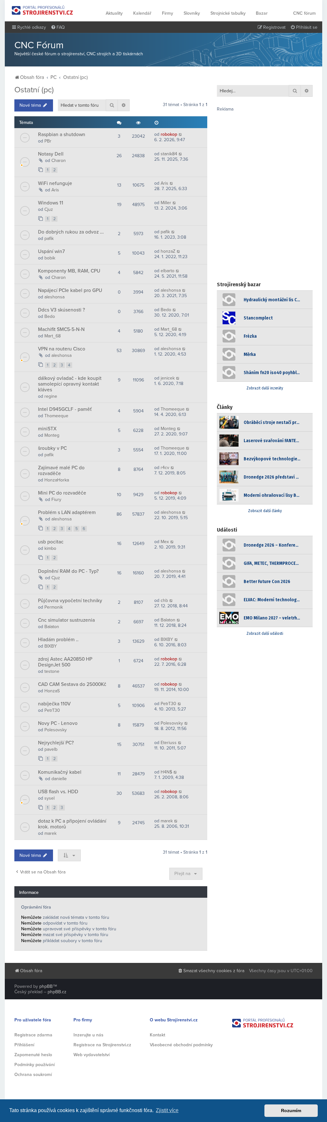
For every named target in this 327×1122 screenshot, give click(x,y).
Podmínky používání (34, 1064)
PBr (47, 141)
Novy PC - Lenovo (58, 723)
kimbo (50, 548)
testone (51, 671)
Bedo (49, 316)
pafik (49, 238)
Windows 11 (50, 203)
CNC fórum (304, 13)
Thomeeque (56, 416)
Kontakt (157, 1035)
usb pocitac (51, 542)
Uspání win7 (51, 251)
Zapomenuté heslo (33, 1054)
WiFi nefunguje (55, 183)
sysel (49, 798)
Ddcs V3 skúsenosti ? (61, 310)
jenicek (168, 378)
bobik (49, 258)
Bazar (262, 13)
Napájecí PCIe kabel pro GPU (70, 290)
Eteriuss (169, 742)
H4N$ (166, 772)
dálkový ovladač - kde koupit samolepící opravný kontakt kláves (70, 384)
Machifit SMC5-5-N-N (61, 329)
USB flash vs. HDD (58, 792)
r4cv (165, 467)
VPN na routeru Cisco (61, 349)
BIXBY (50, 646)
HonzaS (52, 691)
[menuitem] (58, 27)
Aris (55, 190)
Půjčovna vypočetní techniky (70, 600)
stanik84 (169, 154)
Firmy (167, 13)
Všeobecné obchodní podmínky (181, 1045)
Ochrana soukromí (33, 1074)
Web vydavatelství (91, 1054)
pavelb (50, 749)
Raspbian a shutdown (61, 134)
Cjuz (48, 209)
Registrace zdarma (33, 1035)
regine (50, 396)
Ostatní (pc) (34, 90)
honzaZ (168, 251)
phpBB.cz (57, 992)
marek (50, 833)
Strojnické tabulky (228, 13)
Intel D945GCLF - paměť (65, 409)
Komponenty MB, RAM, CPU (69, 271)
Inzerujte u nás (88, 1035)
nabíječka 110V (54, 704)
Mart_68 (52, 336)
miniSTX (47, 429)
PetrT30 (52, 710)
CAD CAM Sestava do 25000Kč (72, 684)
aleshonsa (54, 297)
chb (164, 600)
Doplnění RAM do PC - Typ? (68, 571)
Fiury (56, 499)
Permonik (53, 607)
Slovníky (192, 13)
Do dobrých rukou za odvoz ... (71, 232)
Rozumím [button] (291, 1110)
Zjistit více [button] (167, 1110)
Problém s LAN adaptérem (67, 512)
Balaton (51, 626)
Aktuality (114, 13)
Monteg (51, 435)
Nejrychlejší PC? (56, 743)
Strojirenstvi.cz (42, 10)
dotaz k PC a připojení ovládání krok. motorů (72, 824)
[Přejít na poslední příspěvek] (181, 134)
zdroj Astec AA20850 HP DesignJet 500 (65, 662)
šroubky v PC (52, 448)
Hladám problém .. (58, 639)
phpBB (46, 986)
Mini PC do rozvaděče (62, 493)
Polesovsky (55, 730)
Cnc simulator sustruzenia (66, 620)
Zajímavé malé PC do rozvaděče (61, 470)
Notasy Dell (51, 154)
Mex (165, 541)
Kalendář (142, 13)
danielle (59, 778)
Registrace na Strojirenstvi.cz (102, 1045)
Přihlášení (24, 1045)
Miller (166, 202)
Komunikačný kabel (59, 772)
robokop (169, 134)
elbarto (167, 270)
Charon (58, 160)
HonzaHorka (56, 480)
